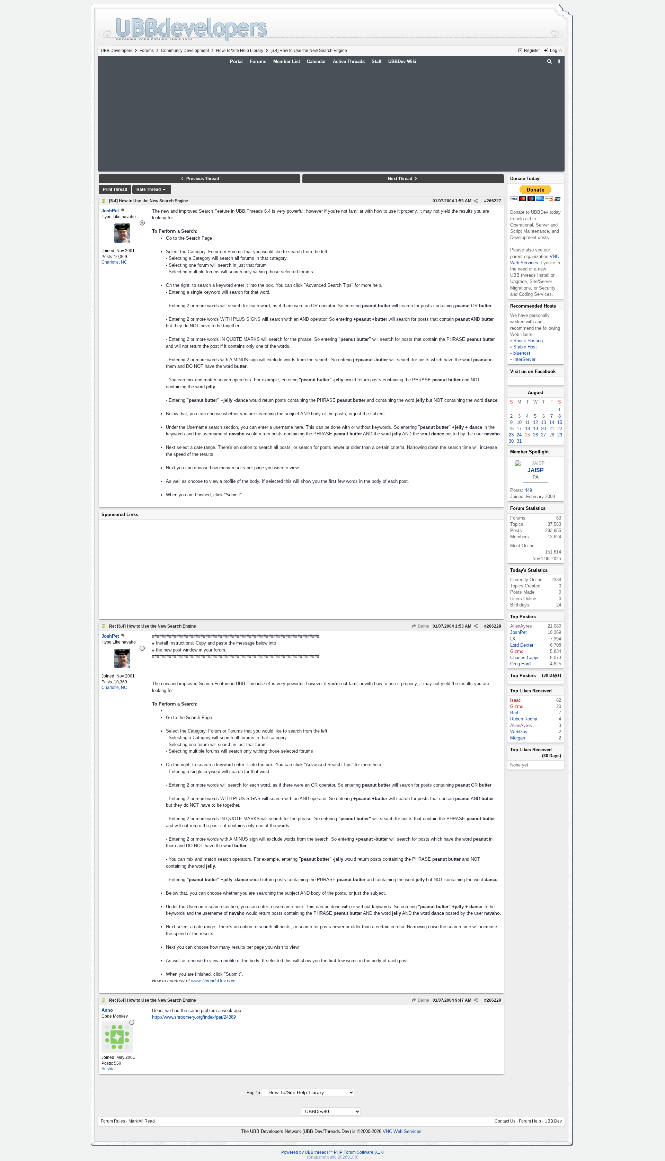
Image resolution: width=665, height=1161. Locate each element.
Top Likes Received (531, 690)
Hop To (253, 1092)
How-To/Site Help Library (239, 50)
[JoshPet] (122, 241)
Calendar (316, 61)
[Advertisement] (331, 118)
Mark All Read (141, 1121)
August (535, 392)
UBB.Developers (116, 50)
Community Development (185, 50)
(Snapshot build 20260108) (332, 1157)
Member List (286, 61)
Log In (555, 50)
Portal (236, 61)
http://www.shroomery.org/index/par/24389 (194, 1017)
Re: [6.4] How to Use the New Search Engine (152, 626)
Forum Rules (113, 1121)
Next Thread (400, 178)
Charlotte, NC (114, 262)
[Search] (549, 61)
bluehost (521, 353)
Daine (423, 626)
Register (531, 50)
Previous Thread (202, 178)
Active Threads (349, 61)
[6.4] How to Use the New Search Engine (148, 200)
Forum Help (530, 1121)
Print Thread (115, 189)
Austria (108, 1068)
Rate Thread (149, 189)
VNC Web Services (402, 1131)
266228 (494, 626)
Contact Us (505, 1121)
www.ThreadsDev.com (213, 980)
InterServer (524, 359)
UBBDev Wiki (402, 61)
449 (528, 490)
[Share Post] (476, 201)
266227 (494, 200)
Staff (376, 61)
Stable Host (525, 346)
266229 (494, 1000)
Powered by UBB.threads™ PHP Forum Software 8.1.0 (332, 1152)
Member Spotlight (529, 451)
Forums (147, 50)
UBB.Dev (553, 1121)
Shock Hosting (528, 340)
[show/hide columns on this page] (558, 61)
